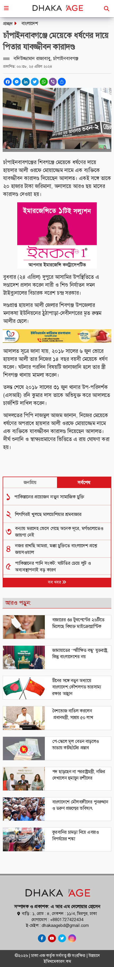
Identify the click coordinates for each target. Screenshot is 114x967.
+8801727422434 (67, 919)
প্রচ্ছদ (8, 23)
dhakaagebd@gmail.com (65, 925)
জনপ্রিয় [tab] (30, 482)
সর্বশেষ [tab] (84, 482)
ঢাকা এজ (38, 955)
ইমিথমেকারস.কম (57, 961)
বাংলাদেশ (29, 23)
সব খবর (55, 582)
